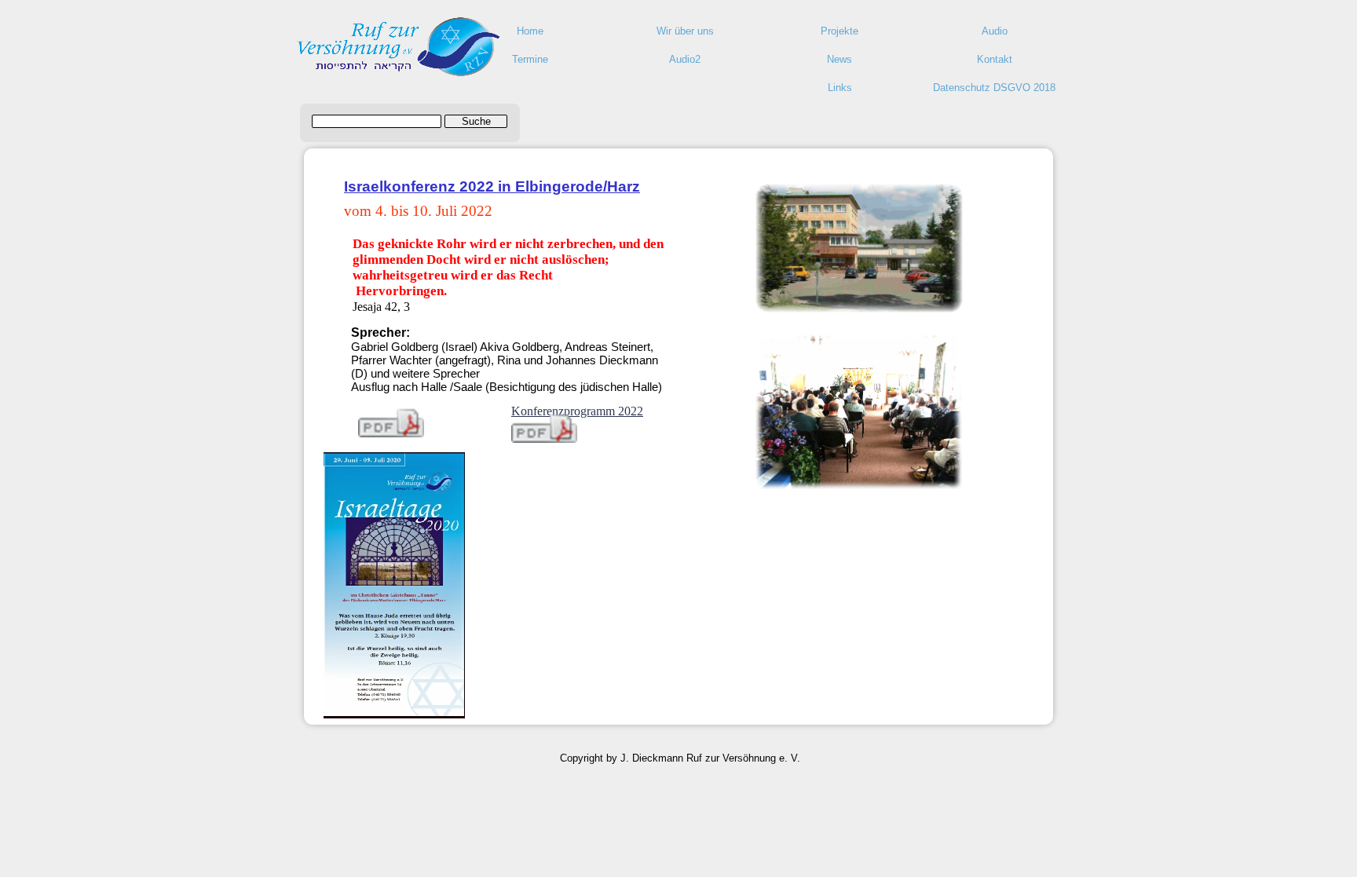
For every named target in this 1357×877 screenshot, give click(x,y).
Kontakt (994, 59)
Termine (530, 59)
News (839, 59)
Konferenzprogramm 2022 (577, 411)
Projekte (839, 31)
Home (530, 31)
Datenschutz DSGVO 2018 (994, 87)
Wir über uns (685, 31)
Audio (995, 31)
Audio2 (684, 59)
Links (840, 87)
